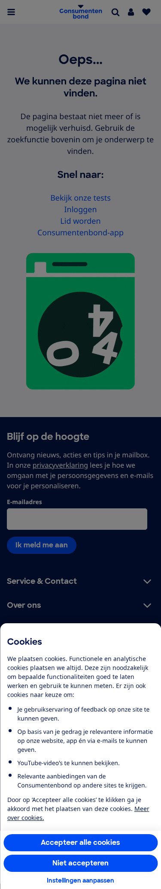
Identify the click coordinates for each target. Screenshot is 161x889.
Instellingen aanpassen (80, 880)
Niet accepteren (80, 863)
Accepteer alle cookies (80, 842)
